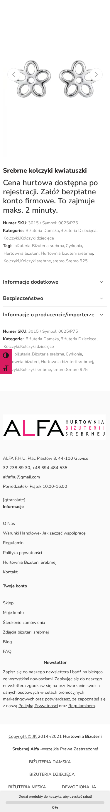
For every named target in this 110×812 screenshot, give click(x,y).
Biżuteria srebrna (48, 246)
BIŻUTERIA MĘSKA (27, 787)
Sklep (8, 603)
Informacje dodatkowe (30, 281)
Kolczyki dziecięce (37, 238)
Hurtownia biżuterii (21, 253)
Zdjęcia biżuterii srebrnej (26, 632)
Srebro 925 (77, 261)
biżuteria (22, 246)
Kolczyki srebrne (35, 261)
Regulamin (13, 543)
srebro (59, 261)
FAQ (7, 651)
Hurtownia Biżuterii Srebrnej (29, 562)
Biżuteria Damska (42, 230)
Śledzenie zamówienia (24, 622)
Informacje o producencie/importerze (48, 314)
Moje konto (13, 612)
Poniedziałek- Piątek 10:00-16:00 (35, 486)
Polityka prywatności (22, 553)
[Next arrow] (96, 74)
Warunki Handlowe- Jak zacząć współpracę (44, 533)
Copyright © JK (23, 736)
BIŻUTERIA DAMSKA (50, 762)
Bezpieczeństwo (23, 298)
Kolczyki (11, 238)
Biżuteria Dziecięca (78, 230)
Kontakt (10, 572)
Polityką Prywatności (38, 706)
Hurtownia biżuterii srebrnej (67, 253)
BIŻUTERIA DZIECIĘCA (52, 774)
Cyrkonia (74, 246)
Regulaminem (81, 706)
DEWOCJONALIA (79, 787)
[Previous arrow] (13, 74)
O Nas (9, 523)
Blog (7, 642)
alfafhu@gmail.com (21, 477)
